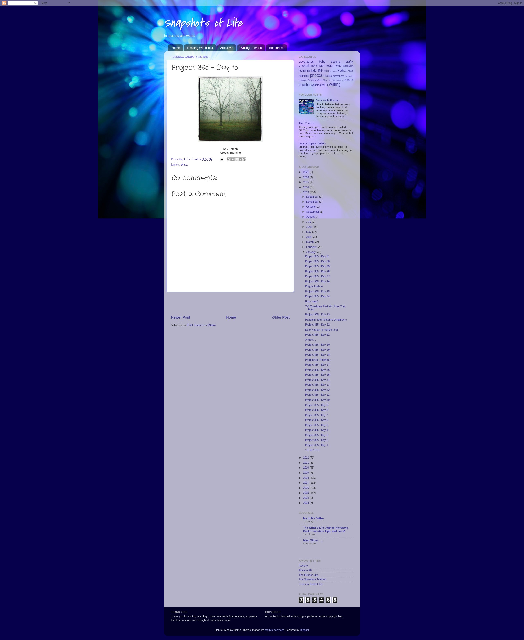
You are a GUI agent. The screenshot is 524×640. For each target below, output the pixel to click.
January (311, 252)
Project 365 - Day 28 (317, 271)
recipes (332, 80)
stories (340, 80)
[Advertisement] (230, 303)
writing (335, 84)
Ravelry (303, 565)
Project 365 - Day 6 (316, 420)
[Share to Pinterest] (244, 159)
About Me (226, 48)
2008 (306, 478)
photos (185, 164)
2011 (306, 462)
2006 (306, 488)
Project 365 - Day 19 (317, 349)
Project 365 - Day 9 (316, 405)
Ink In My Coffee (313, 518)
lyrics (326, 71)
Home (176, 48)
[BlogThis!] (232, 159)
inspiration (348, 66)
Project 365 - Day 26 (317, 281)
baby (322, 61)
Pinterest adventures (334, 76)
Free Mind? (311, 301)
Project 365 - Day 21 (317, 334)
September (313, 211)
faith (321, 65)
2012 (306, 457)
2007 (306, 482)
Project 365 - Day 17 (317, 364)
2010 (306, 467)
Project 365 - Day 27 (317, 276)
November (312, 201)
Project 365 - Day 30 (317, 261)
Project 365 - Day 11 (317, 394)
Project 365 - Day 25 (317, 291)
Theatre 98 (305, 570)
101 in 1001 (312, 450)
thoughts (304, 84)
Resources (276, 48)
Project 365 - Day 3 (316, 435)
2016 (306, 177)
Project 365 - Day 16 (317, 369)
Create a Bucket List (311, 584)
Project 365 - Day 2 (316, 440)
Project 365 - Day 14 (317, 380)
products (349, 76)
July (309, 221)
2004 (306, 498)
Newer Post (180, 317)
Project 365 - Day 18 (317, 354)
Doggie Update (314, 286)
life (320, 70)
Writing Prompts (251, 48)
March (310, 242)
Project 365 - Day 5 (316, 425)
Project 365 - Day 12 (317, 390)
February (311, 247)
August (310, 216)
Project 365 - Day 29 (317, 266)
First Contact (306, 123)
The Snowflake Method (312, 579)
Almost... (310, 339)
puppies (303, 80)
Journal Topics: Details (312, 143)
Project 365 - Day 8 (316, 410)
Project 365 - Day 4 (316, 430)
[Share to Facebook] (240, 159)
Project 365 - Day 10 (317, 400)
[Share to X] (236, 159)
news (350, 71)
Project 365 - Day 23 (317, 314)
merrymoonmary (274, 630)
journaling (304, 70)
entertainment (308, 65)
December (312, 196)
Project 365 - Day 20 (317, 344)
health (329, 65)
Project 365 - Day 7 (316, 415)
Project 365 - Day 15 (317, 374)
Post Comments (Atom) (201, 325)
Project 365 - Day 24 (317, 296)
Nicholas (304, 75)
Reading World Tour (200, 48)
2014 (306, 187)
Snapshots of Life (203, 23)
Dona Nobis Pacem (327, 100)
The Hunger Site (308, 575)
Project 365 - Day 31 (317, 256)
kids (313, 70)
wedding (316, 84)
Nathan (342, 70)
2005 (306, 492)
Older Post (281, 317)
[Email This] (229, 159)
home (338, 65)
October (311, 206)
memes (333, 71)
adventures (306, 61)
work (325, 84)
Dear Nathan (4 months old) (321, 329)
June (309, 226)
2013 (306, 192)
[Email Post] (221, 159)
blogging (335, 61)
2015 (306, 182)
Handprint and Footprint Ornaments (326, 319)
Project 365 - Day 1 (316, 445)
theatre (348, 79)
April (309, 236)
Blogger (304, 630)
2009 (306, 472)
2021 (306, 172)
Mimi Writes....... (313, 540)
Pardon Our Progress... (319, 359)
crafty (349, 61)
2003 (306, 502)
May (309, 232)
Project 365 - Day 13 (317, 384)
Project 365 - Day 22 (317, 324)
